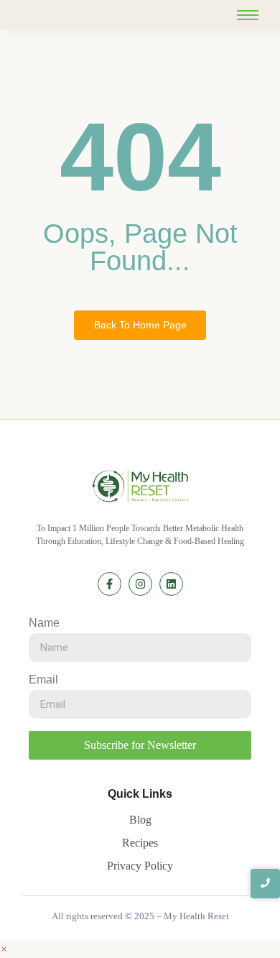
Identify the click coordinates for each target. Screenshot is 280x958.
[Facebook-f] (109, 584)
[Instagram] (140, 584)
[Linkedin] (171, 584)
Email (43, 680)
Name (44, 623)
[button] (4, 949)
